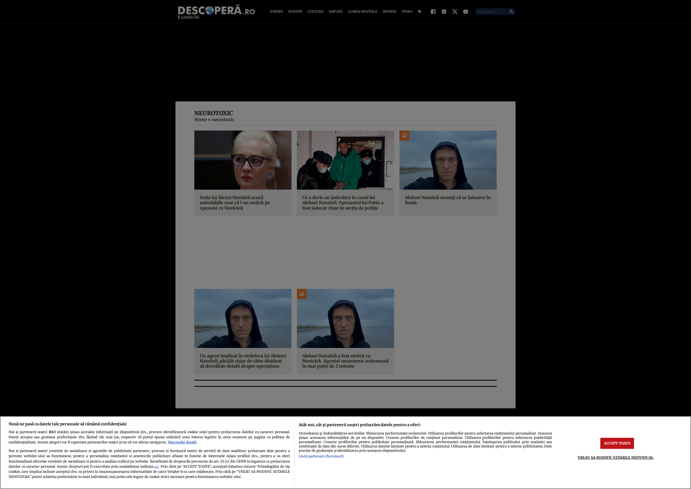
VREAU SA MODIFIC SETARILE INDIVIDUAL (615, 457)
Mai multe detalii (182, 442)
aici (156, 467)
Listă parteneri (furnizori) (321, 456)
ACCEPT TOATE (617, 443)
